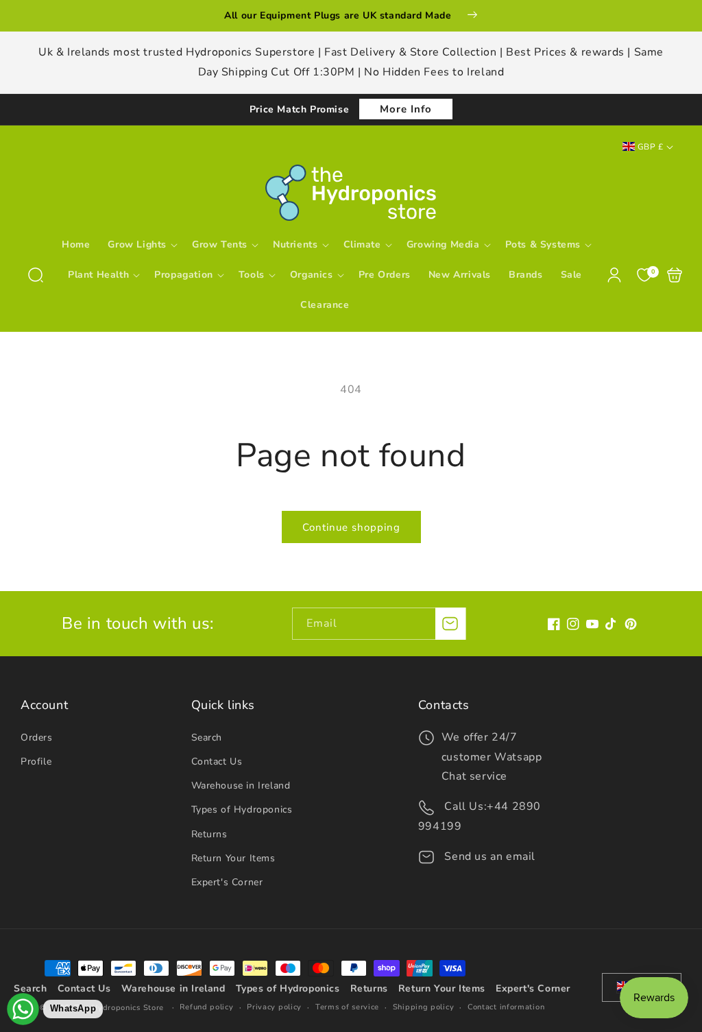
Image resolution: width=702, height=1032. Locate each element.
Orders (37, 737)
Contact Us (217, 761)
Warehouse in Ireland (241, 785)
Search (207, 737)
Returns (209, 834)
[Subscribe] (450, 624)
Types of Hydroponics (242, 809)
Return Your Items (233, 858)
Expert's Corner (227, 882)
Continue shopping (351, 527)
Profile (36, 761)
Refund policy (206, 1007)
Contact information (506, 1007)
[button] (36, 275)
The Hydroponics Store (119, 1008)
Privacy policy (274, 1007)
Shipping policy (424, 1007)
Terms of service (347, 1007)
